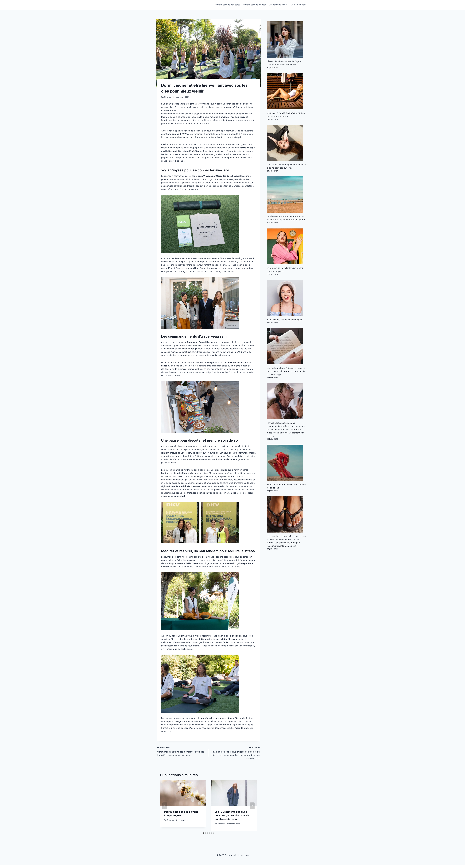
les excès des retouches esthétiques (284, 319)
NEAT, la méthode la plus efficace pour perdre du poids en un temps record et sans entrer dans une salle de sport (235, 753)
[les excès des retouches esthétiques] (287, 298)
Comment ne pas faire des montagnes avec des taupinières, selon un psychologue (180, 751)
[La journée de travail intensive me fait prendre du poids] (287, 246)
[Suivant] (252, 805)
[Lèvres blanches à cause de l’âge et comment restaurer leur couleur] (287, 39)
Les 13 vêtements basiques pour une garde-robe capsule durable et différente (232, 815)
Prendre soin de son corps (227, 5)
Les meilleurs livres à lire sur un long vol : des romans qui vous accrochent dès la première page (287, 371)
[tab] (203, 833)
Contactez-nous (298, 5)
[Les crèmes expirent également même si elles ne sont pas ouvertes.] (287, 143)
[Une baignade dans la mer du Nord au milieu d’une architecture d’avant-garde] (287, 194)
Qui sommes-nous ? (278, 5)
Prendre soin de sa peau (254, 5)
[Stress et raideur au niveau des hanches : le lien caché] (287, 463)
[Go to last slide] (164, 805)
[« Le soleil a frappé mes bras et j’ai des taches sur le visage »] (287, 91)
